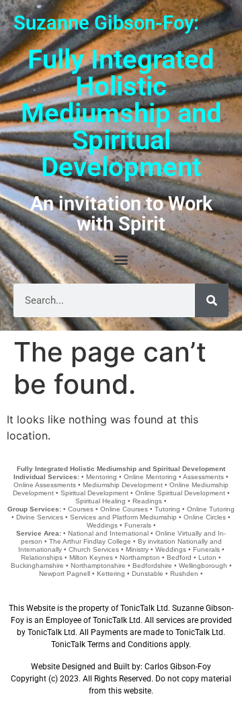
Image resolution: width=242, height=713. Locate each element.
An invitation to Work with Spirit (121, 213)
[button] (121, 259)
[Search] (212, 300)
